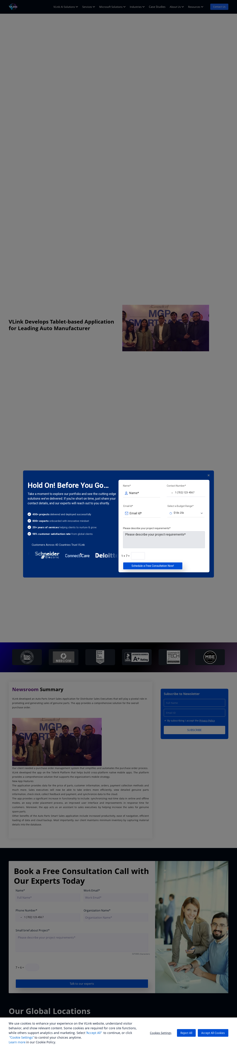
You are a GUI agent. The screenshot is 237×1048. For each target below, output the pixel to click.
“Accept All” (94, 1033)
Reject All (186, 1033)
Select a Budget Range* (180, 506)
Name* (127, 485)
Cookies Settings (160, 1033)
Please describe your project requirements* (147, 528)
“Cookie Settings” (21, 1037)
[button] (170, 493)
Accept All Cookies (213, 1033)
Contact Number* (176, 485)
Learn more (17, 1042)
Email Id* (128, 506)
